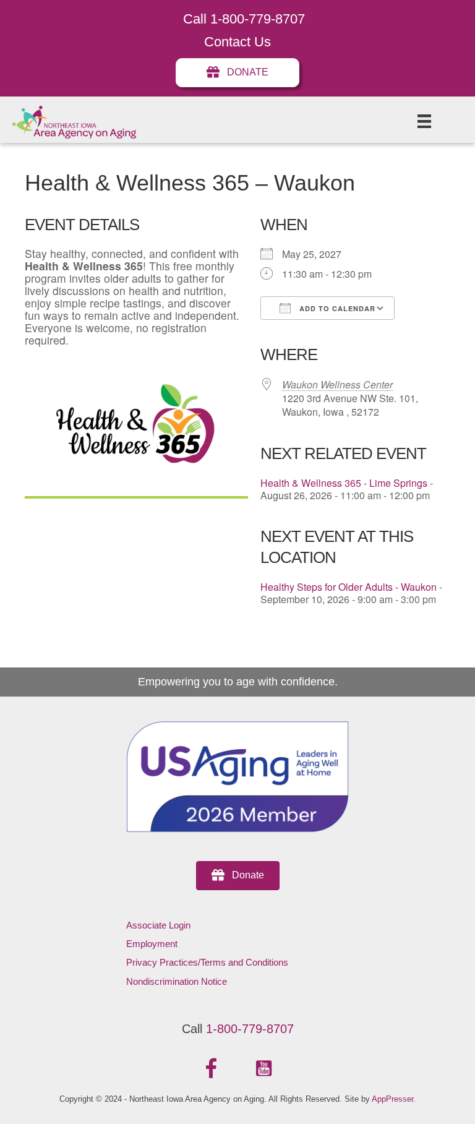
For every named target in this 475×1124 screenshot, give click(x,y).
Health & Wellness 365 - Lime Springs (343, 483)
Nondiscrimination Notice (176, 981)
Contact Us (237, 41)
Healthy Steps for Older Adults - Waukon (348, 587)
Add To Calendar (336, 308)
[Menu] (424, 121)
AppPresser (392, 1099)
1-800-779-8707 (250, 1029)
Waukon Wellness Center (337, 384)
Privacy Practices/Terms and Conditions (207, 962)
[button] (211, 1069)
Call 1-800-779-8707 (244, 19)
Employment (152, 943)
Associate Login (158, 925)
